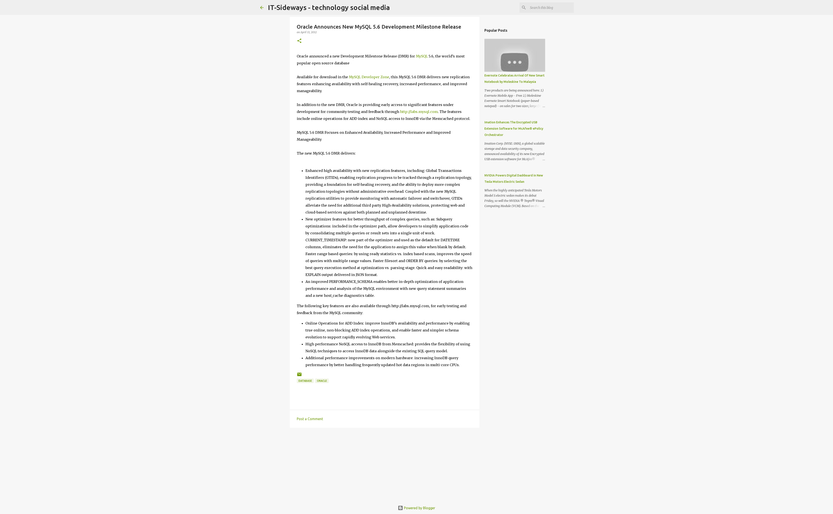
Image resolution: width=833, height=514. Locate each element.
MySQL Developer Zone (369, 77)
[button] (299, 41)
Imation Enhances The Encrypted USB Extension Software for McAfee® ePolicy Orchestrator (513, 129)
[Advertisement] (384, 464)
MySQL (422, 56)
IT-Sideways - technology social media (329, 7)
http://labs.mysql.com (419, 111)
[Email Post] (299, 376)
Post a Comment (310, 419)
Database (305, 380)
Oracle (322, 380)
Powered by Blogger (419, 508)
